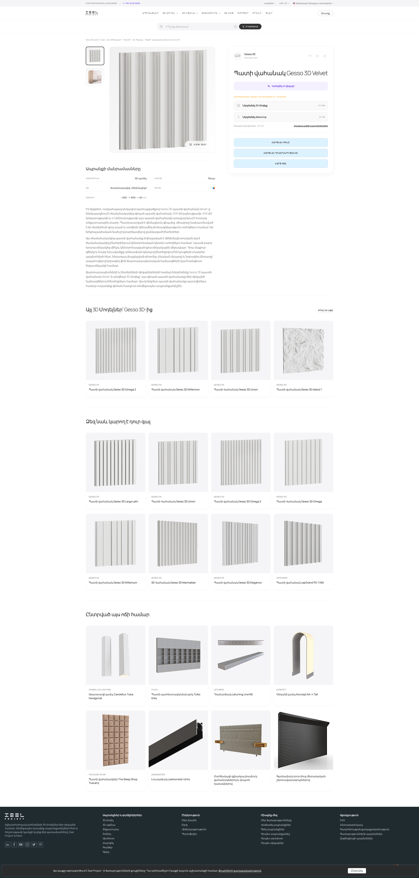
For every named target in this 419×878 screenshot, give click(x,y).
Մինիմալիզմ (139, 187)
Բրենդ (257, 13)
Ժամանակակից (120, 187)
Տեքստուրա (209, 13)
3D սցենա (109, 825)
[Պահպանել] (310, 56)
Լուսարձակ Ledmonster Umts (170, 779)
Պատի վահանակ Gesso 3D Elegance (238, 582)
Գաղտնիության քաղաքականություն (364, 829)
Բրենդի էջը (325, 310)
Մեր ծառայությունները (276, 820)
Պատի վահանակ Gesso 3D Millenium (175, 389)
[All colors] (214, 187)
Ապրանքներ (151, 13)
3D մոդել (108, 820)
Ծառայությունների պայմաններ (361, 834)
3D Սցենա (188, 13)
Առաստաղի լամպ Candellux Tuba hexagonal (111, 696)
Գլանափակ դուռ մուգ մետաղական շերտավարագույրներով (301, 778)
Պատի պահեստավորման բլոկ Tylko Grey (175, 696)
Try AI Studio (132, 3)
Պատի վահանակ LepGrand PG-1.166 (300, 582)
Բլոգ (185, 825)
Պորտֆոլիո (189, 834)
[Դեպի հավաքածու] (317, 56)
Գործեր (243, 13)
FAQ (342, 820)
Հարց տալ (281, 163)
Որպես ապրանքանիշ (275, 834)
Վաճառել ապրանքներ (276, 825)
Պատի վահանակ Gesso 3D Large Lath (113, 501)
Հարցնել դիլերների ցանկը (281, 153)
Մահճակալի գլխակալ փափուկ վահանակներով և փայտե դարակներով (235, 780)
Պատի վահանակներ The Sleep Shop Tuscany (113, 781)
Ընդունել (357, 870)
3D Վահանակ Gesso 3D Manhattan (173, 582)
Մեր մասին (189, 820)
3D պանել (141, 178)
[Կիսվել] (324, 56)
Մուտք (325, 13)
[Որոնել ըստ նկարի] (235, 26)
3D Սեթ (229, 13)
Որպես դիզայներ (272, 843)
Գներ (269, 13)
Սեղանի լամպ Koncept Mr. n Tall (297, 694)
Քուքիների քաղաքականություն (240, 870)
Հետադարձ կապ (351, 825)
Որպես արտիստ (272, 838)
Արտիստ (108, 838)
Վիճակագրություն (194, 829)
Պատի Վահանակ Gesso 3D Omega (299, 501)
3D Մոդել (169, 13)
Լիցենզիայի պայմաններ (356, 838)
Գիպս (211, 178)
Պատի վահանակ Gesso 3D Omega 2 (112, 389)
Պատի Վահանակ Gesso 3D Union (236, 389)
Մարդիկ (108, 843)
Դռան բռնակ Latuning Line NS (233, 694)
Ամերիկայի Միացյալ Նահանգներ (314, 3)
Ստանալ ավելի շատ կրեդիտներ (311, 125)
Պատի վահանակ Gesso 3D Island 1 (299, 389)
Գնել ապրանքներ (272, 829)
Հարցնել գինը (281, 142)
